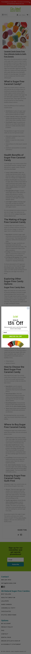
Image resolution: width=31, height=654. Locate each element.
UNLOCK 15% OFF (15, 336)
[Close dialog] (28, 308)
